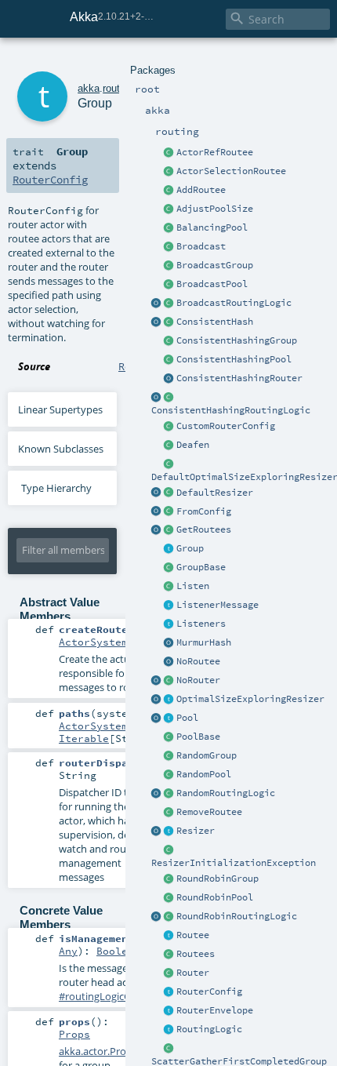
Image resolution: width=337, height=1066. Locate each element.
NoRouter (198, 680)
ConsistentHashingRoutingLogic (230, 410)
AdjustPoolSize (214, 208)
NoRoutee (198, 661)
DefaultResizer (214, 492)
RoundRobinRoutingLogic (236, 916)
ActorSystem (93, 641)
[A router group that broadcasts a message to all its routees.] (169, 266)
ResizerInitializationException (233, 862)
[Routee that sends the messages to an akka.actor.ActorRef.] (169, 153)
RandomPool (203, 774)
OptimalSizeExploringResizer (250, 698)
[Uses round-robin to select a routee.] (169, 917)
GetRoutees (203, 529)
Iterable (84, 738)
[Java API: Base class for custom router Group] (169, 568)
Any (68, 950)
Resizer (195, 830)
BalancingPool (212, 227)
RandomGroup (206, 755)
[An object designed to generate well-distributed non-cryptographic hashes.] (169, 643)
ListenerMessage (217, 604)
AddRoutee (201, 189)
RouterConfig (209, 991)
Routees (195, 953)
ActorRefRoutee (214, 152)
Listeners (201, 623)
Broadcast (201, 246)
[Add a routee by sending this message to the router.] (169, 190)
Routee (192, 935)
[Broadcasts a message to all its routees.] (169, 303)
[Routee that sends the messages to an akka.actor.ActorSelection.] (169, 172)
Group (190, 548)
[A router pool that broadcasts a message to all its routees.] (169, 284)
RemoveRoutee (209, 811)
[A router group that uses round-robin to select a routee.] (169, 879)
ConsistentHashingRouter (239, 378)
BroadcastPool (212, 283)
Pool (187, 717)
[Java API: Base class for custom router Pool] (169, 737)
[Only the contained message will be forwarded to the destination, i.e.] (169, 1011)
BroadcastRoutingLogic (234, 302)
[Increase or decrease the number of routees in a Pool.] (169, 209)
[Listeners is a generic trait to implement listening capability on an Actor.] (169, 624)
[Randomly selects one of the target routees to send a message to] (169, 794)
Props (74, 1034)
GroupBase (201, 567)
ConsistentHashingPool (234, 359)
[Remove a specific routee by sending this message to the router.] (169, 812)
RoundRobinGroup (217, 878)
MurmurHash (203, 642)
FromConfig (203, 511)
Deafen (192, 444)
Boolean (118, 950)
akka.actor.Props (98, 1051)
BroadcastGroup (214, 265)
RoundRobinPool (214, 897)
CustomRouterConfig (225, 425)
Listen (192, 585)
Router (192, 972)
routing (118, 88)
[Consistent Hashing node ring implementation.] (169, 322)
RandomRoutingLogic (225, 793)
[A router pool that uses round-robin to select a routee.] (169, 898)
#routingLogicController (115, 996)
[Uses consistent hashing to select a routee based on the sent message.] (169, 397)
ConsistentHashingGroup (236, 340)
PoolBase (198, 736)
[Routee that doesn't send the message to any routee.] (169, 662)
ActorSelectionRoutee (231, 171)
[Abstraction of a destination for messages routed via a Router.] (169, 936)
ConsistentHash (214, 321)
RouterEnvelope (214, 1010)
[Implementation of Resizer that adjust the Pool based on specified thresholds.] (169, 493)
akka (89, 88)
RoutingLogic (209, 1029)
